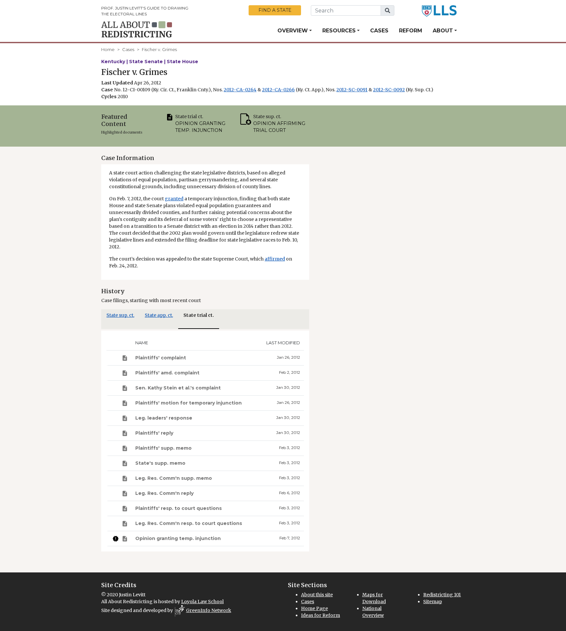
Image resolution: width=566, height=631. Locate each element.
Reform (410, 30)
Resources (339, 30)
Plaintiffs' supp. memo (163, 448)
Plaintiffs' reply (154, 433)
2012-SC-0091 (352, 90)
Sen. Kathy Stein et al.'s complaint (178, 388)
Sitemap (432, 601)
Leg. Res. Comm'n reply (164, 493)
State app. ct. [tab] (159, 315)
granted (174, 199)
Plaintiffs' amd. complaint (167, 373)
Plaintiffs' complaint (160, 358)
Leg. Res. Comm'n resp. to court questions (188, 523)
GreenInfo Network (208, 610)
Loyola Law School (202, 601)
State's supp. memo (160, 463)
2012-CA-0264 (240, 90)
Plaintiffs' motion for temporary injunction (188, 403)
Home (108, 49)
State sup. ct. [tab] (120, 315)
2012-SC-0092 (389, 90)
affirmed (275, 259)
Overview (292, 30)
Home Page (314, 608)
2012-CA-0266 (278, 90)
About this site (317, 595)
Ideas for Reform (320, 615)
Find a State (275, 10)
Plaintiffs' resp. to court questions (178, 508)
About (443, 30)
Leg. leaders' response (163, 418)
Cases (379, 30)
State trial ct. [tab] (198, 315)
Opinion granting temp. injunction (178, 538)
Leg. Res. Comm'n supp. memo (173, 478)
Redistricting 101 (442, 595)
